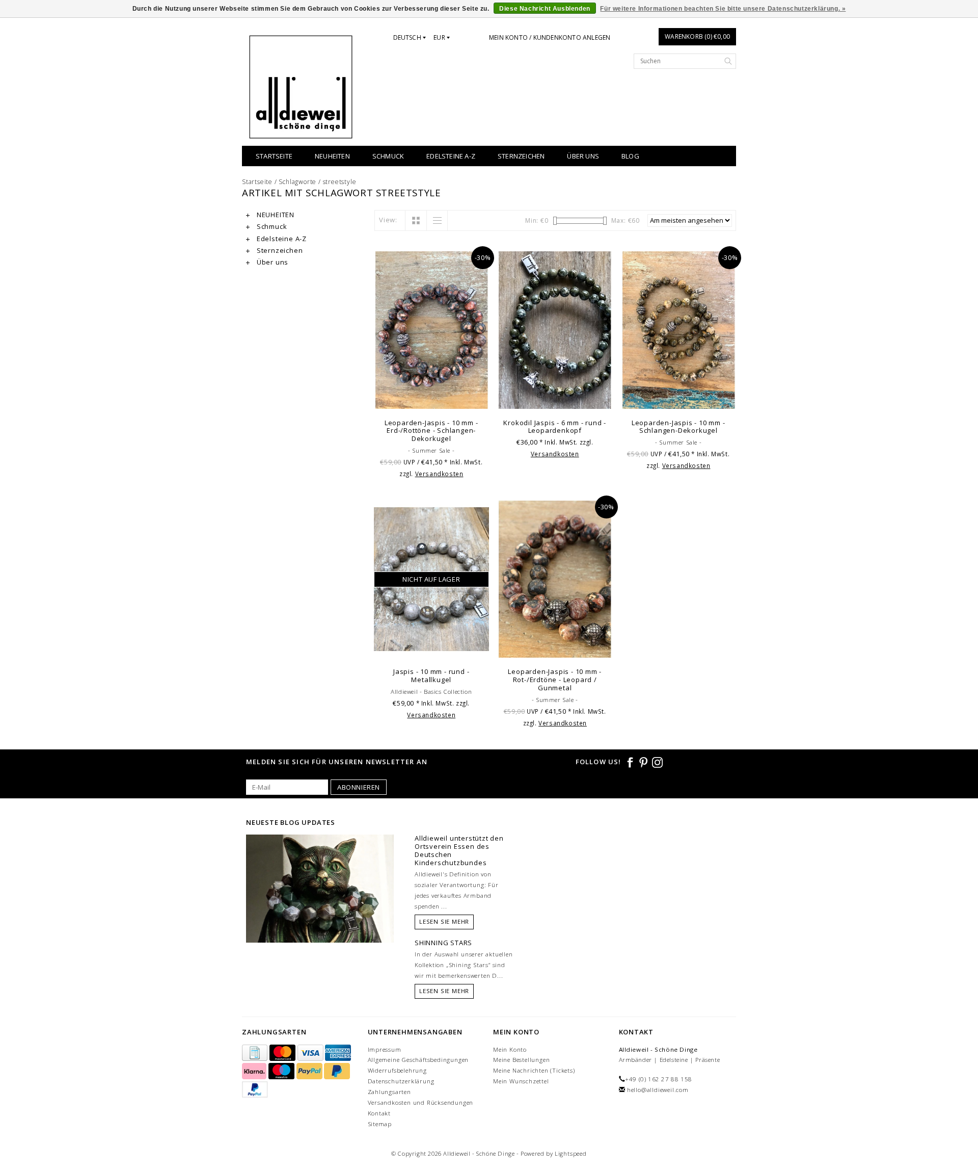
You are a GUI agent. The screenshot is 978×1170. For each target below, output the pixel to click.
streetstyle (340, 181)
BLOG (630, 156)
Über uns (583, 156)
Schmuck (388, 156)
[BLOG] (320, 908)
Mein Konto (510, 1049)
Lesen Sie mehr (444, 921)
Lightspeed (571, 1153)
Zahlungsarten (389, 1092)
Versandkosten (439, 474)
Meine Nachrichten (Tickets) (534, 1070)
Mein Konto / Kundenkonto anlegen (549, 37)
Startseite (274, 156)
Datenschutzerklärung (401, 1081)
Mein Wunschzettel (521, 1081)
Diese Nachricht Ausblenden (544, 8)
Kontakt (379, 1113)
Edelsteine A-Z (450, 156)
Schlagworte (297, 181)
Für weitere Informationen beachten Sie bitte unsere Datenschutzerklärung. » (723, 8)
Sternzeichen (521, 156)
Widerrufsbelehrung (397, 1070)
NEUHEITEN (332, 156)
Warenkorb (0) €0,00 (697, 36)
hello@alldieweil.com (658, 1090)
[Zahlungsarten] (255, 1053)
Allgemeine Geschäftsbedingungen (418, 1059)
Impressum (384, 1049)
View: (388, 219)
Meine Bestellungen (521, 1059)
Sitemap (380, 1124)
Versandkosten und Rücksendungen (421, 1102)
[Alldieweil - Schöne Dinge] (301, 87)
